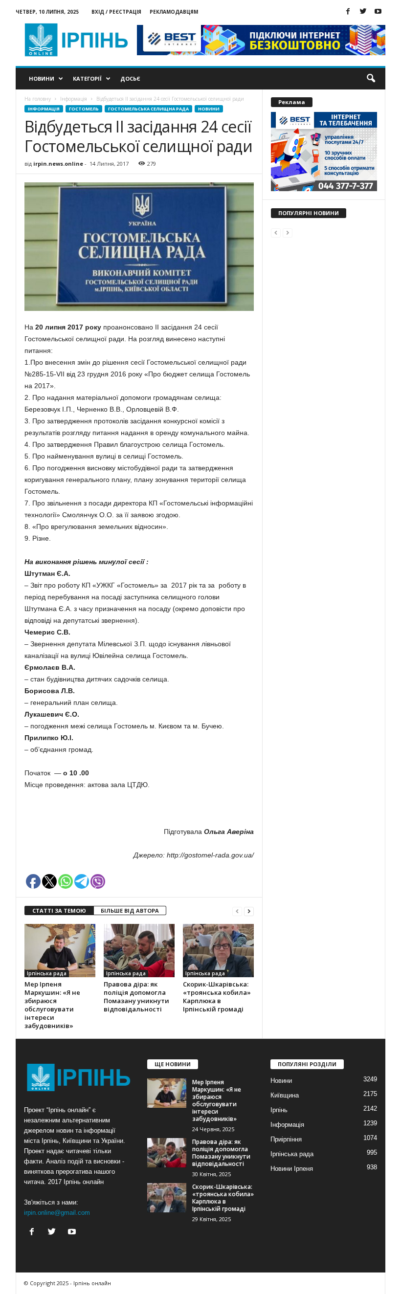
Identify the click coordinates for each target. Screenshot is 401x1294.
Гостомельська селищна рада (148, 109)
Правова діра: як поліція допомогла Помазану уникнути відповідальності (136, 996)
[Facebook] (348, 12)
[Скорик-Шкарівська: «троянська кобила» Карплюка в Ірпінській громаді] (218, 950)
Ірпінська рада (47, 973)
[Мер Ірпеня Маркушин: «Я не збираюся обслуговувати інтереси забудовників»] (59, 950)
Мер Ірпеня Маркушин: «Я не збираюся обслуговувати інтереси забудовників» (52, 1005)
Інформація (44, 109)
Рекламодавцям (174, 11)
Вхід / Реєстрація (116, 11)
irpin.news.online (58, 163)
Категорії (87, 78)
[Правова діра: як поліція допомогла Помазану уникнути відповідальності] (139, 950)
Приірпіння (286, 1139)
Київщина (284, 1095)
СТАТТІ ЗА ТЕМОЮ (59, 910)
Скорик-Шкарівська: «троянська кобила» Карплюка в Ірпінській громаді (217, 996)
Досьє (130, 78)
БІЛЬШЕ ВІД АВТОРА (130, 910)
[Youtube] (378, 12)
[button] (370, 78)
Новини (41, 78)
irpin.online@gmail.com (57, 1212)
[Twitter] (363, 12)
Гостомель (84, 109)
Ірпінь (279, 1110)
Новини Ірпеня (291, 1168)
